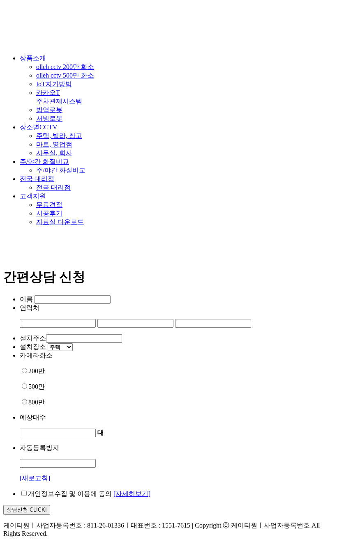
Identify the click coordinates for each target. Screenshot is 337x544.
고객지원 (33, 196)
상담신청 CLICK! (27, 510)
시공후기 (49, 213)
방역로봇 (49, 109)
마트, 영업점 (54, 144)
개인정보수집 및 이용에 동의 (70, 493)
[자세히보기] (131, 493)
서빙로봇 (49, 118)
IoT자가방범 (54, 83)
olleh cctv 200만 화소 (65, 66)
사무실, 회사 (54, 152)
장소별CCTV (39, 127)
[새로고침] (35, 478)
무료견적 (49, 204)
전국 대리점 (37, 178)
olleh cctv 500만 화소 (65, 75)
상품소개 (33, 58)
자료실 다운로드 (60, 221)
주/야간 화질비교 (44, 161)
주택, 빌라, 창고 (59, 135)
